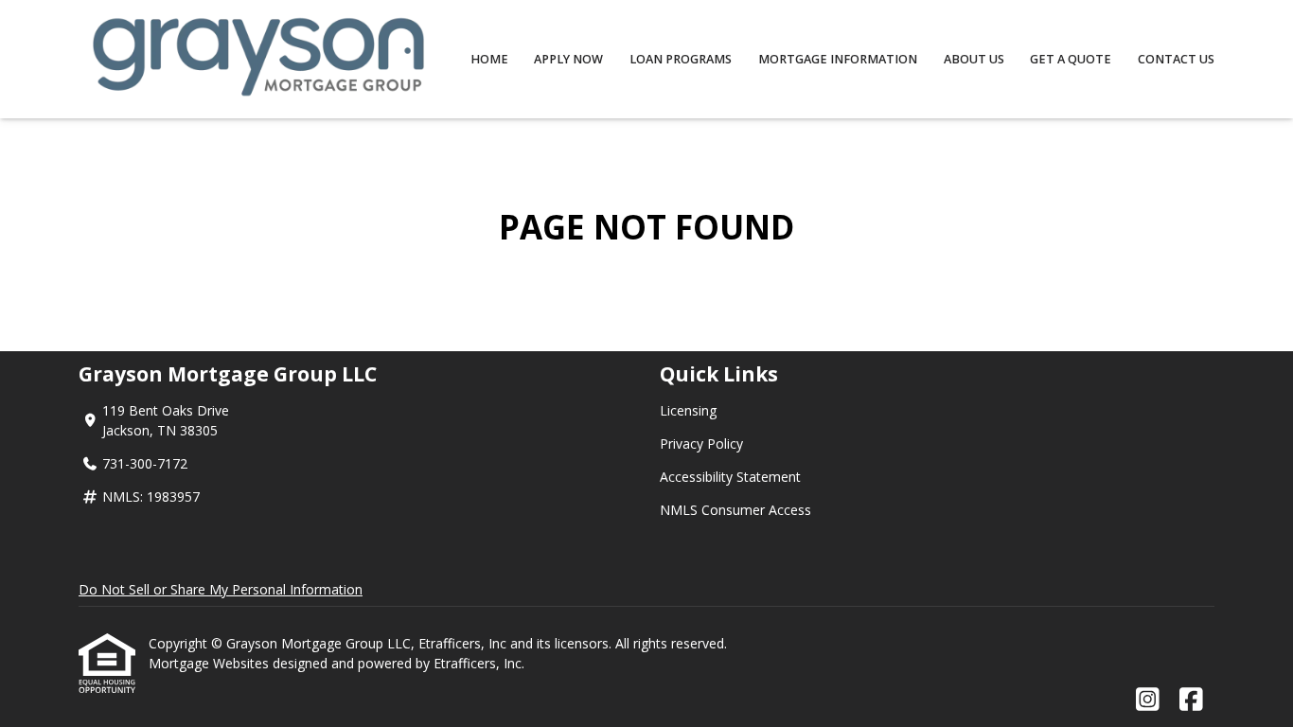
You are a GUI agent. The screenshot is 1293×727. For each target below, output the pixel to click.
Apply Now (568, 59)
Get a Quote (1070, 59)
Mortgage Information (837, 59)
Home (489, 59)
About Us (974, 59)
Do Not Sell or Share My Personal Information (221, 589)
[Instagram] (1147, 700)
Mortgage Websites (211, 663)
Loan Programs (680, 59)
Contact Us (1176, 59)
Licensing (688, 410)
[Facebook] (1191, 700)
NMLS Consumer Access (735, 510)
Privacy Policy (701, 443)
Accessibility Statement (730, 477)
